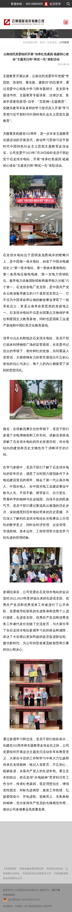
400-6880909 (34, 3)
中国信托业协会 (54, 868)
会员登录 (55, 3)
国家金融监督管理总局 (32, 868)
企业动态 (52, 42)
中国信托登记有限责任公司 (36, 873)
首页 (42, 42)
